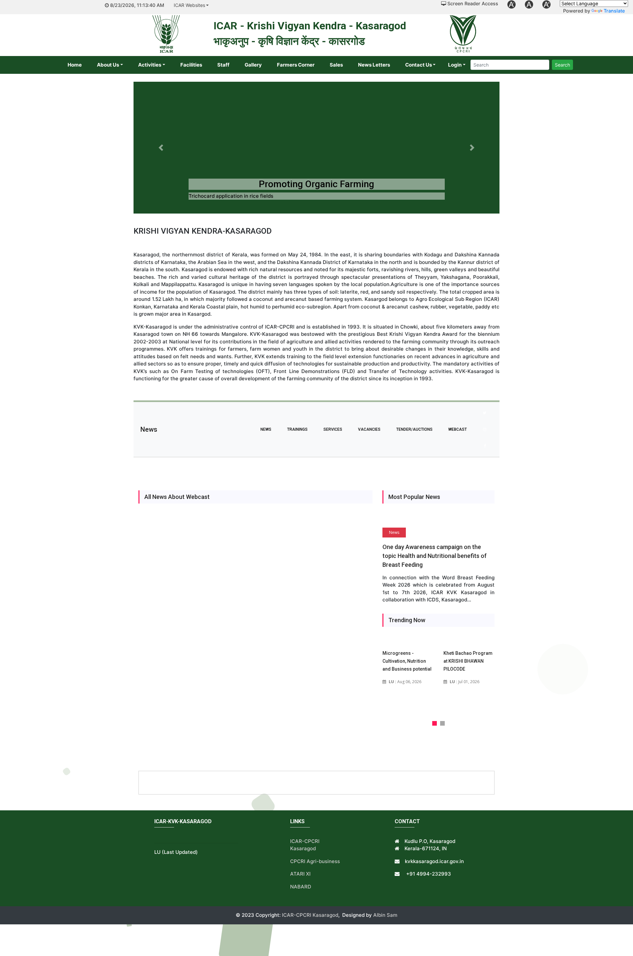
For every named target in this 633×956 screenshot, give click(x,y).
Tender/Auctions (414, 429)
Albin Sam (385, 915)
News (265, 429)
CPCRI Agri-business (315, 861)
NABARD (300, 887)
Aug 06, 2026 (405, 681)
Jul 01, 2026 (464, 681)
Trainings (297, 429)
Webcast (457, 429)
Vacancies (369, 429)
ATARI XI (300, 874)
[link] (511, 4)
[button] (161, 148)
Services (332, 429)
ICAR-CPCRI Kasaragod (309, 915)
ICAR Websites (189, 5)
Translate (614, 11)
